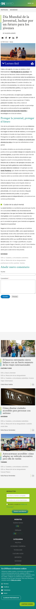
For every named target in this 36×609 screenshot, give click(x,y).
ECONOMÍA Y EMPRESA (18, 546)
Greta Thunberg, (6, 170)
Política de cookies (16, 580)
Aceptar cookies (27, 604)
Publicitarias (7, 590)
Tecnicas (6, 583)
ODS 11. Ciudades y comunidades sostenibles (14, 257)
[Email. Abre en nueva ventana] (2, 37)
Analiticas (6, 587)
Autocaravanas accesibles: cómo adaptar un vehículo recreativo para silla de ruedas (18, 456)
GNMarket (18, 530)
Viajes (2, 381)
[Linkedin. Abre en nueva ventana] (13, 37)
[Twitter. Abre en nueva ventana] (9, 37)
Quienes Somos (18, 523)
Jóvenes (22, 263)
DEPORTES (18, 557)
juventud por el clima (7, 263)
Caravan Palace (5, 472)
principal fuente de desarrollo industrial (14, 111)
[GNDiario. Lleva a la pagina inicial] (7, 3)
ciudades (29, 424)
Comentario (4, 278)
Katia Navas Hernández (8, 430)
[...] (18, 526)
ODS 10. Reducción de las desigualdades (13, 260)
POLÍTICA (18, 542)
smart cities (4, 426)
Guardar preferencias (11, 597)
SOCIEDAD (13, 10)
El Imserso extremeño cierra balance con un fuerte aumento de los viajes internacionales (18, 362)
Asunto (3, 271)
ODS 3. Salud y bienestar (8, 373)
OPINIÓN (18, 564)
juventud (16, 263)
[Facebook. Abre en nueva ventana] (6, 37)
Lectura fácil (12, 63)
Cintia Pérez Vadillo (7, 384)
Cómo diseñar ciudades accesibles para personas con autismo (17, 410)
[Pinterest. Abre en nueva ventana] (17, 37)
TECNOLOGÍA (18, 550)
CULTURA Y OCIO (6, 368)
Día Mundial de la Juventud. (20, 72)
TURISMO (4, 462)
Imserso (31, 378)
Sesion (5, 593)
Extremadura (9, 381)
